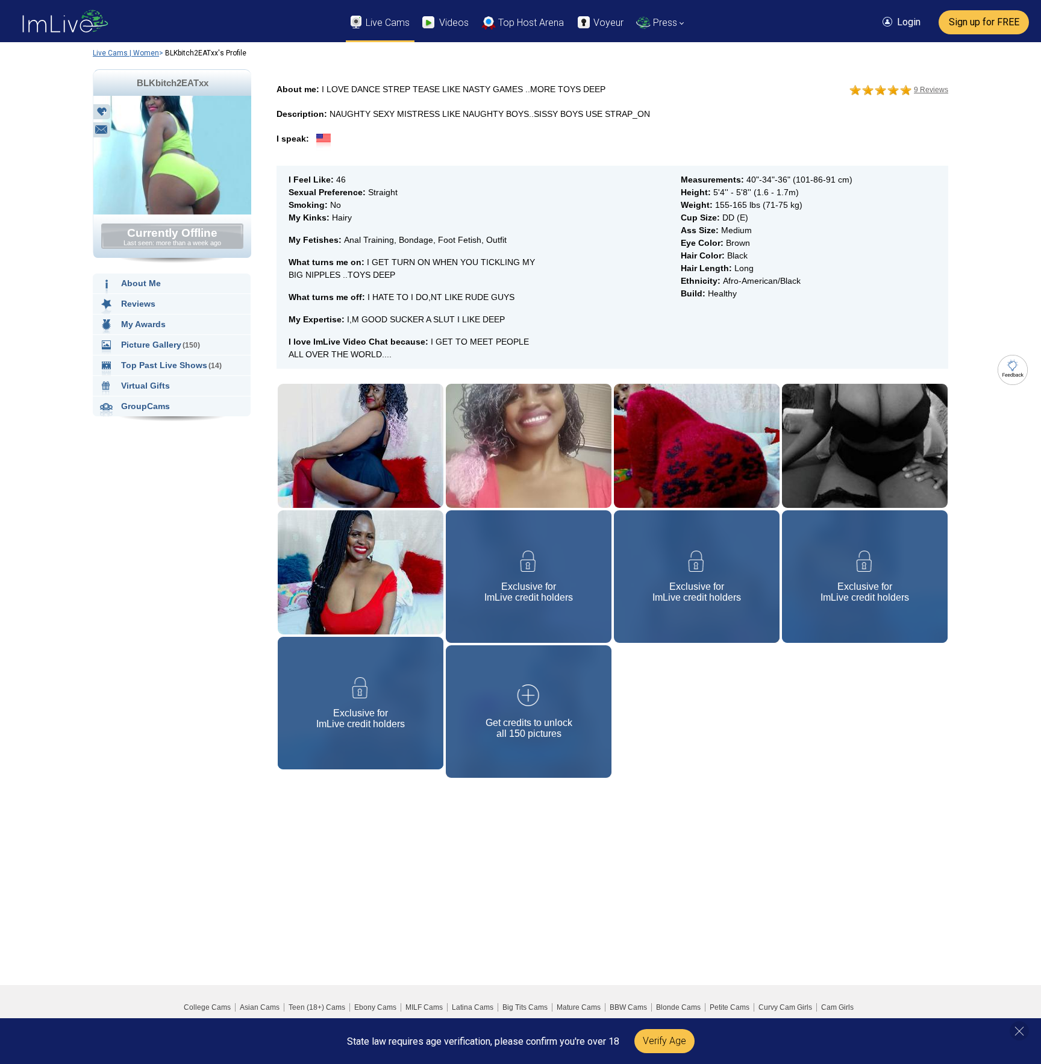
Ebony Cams (375, 1007)
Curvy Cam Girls (785, 1007)
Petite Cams (729, 1007)
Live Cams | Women (126, 53)
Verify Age (664, 1041)
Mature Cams (579, 1007)
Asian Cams (260, 1007)
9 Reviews (931, 90)
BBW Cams (628, 1007)
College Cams (207, 1007)
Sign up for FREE (984, 22)
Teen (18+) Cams (317, 1007)
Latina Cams (472, 1007)
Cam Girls (837, 1007)
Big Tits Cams (525, 1007)
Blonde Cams (678, 1007)
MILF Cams (424, 1007)
